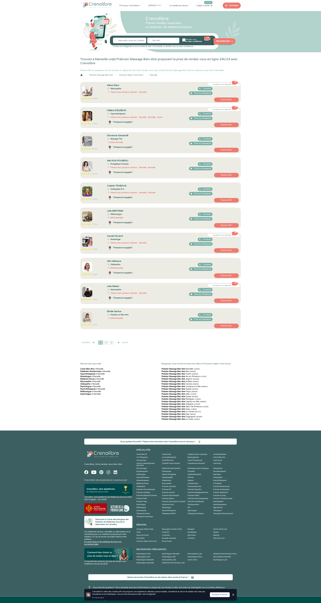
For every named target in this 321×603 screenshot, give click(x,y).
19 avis (94, 249)
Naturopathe (166, 483)
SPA (189, 507)
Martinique (192, 535)
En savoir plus (98, 598)
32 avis (94, 174)
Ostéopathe (140, 486)
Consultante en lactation (196, 463)
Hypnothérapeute (142, 477)
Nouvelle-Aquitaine (169, 538)
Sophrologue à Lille (143, 557)
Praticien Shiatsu (168, 498)
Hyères (180, 389)
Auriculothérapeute (169, 457)
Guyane (216, 532)
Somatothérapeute (169, 510)
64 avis (94, 149)
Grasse (180, 396)
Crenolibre (89, 464)
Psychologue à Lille (169, 557)
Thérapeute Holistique (196, 513)
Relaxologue (166, 507)
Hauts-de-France (142, 535)
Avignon (180, 379)
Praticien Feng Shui (194, 489)
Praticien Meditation (220, 492)
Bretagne (191, 529)
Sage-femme (218, 507)
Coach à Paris (192, 560)
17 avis (94, 299)
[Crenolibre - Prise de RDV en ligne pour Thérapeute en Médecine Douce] (97, 5)
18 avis (94, 274)
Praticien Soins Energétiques (198, 498)
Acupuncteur (166, 454)
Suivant (125, 342)
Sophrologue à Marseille (170, 554)
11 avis (94, 324)
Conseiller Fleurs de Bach (171, 463)
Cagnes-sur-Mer (184, 401)
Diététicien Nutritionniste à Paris (225, 554)
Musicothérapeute (219, 480)
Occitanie (191, 538)
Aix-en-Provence (184, 376)
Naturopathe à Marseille (222, 557)
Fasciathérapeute (219, 471)
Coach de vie (217, 460)
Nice (179, 371)
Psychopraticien (193, 504)
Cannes (180, 384)
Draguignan (182, 417)
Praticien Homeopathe (221, 489)
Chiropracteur (141, 460)
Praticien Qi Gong (219, 495)
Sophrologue (192, 510)
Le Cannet (181, 412)
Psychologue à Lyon (220, 560)
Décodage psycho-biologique (198, 468)
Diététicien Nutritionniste (171, 468)
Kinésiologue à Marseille (145, 563)
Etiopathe (191, 471)
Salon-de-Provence (185, 407)
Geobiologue (141, 474)
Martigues (181, 399)
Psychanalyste (218, 501)
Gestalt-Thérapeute (169, 474)
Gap (179, 414)
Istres (179, 409)
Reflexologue (141, 507)
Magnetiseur (166, 480)
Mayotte (216, 535)
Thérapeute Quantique (144, 516)
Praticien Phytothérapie (170, 495)
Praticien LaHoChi (168, 492)
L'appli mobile (204, 5)
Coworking (217, 463)
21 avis (94, 224)
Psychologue (140, 504)
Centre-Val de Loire (220, 529)
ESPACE (154, 5)
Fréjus (179, 391)
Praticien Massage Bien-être (101, 75)
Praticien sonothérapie (196, 501)
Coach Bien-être (168, 460)
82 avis (94, 98)
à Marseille (91, 369)
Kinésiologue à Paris (195, 557)
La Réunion (166, 535)
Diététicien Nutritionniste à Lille (173, 563)
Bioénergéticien (193, 457)
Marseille (153, 75)
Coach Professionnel (195, 460)
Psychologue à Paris (143, 554)
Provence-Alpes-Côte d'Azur (131, 75)
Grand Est (165, 532)
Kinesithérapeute (142, 480)
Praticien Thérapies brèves (222, 498)
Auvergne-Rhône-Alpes (144, 529)
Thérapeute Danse (143, 513)
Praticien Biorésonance (221, 486)
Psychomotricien (168, 504)
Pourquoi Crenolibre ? (129, 5)
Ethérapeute (166, 471)
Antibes (180, 381)
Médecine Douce (142, 483)
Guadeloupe (192, 532)
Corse (138, 532)
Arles (179, 394)
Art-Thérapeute (142, 457)
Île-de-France (167, 541)
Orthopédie (217, 483)
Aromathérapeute (219, 454)
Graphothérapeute (194, 474)
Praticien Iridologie (143, 492)
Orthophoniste (193, 483)
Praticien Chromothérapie (145, 489)
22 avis (94, 199)
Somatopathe (141, 510)
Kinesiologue (217, 477)
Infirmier (191, 477)
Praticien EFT (167, 489)
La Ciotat (181, 419)
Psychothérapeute (219, 504)
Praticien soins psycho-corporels (173, 501)
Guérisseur (217, 474)
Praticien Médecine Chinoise (146, 495)
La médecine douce (178, 5)
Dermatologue (141, 468)
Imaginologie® (167, 477)
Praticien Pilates (193, 495)
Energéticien (217, 468)
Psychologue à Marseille (145, 560)
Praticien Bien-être (194, 486)
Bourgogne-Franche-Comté (172, 529)
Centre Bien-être (219, 457)
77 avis (94, 123)
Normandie (140, 538)
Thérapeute (217, 510)
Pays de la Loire (218, 538)
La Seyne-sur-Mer (184, 386)
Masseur (191, 480)
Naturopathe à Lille (169, 560)
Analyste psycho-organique (197, 454)
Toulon (180, 374)
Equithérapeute (142, 471)
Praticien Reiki (141, 498)
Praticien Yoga (141, 501)
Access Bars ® (141, 454)
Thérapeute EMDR (169, 513)
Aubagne (181, 404)
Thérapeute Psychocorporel (223, 513)
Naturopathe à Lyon (195, 554)
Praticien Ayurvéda (169, 486)
